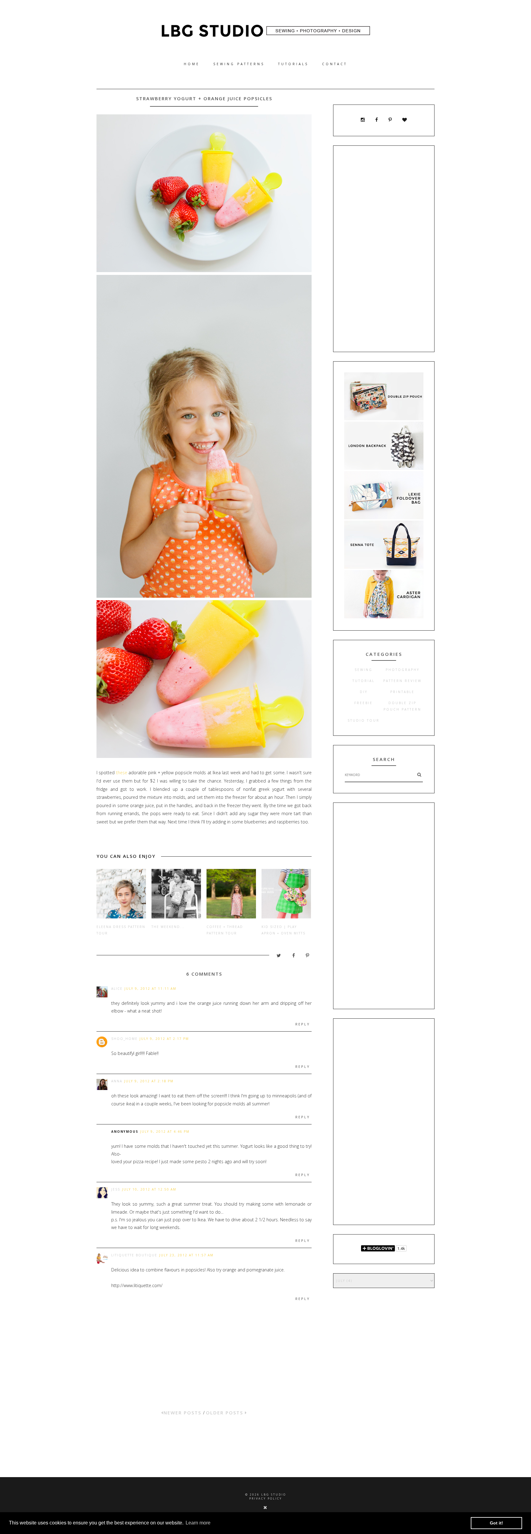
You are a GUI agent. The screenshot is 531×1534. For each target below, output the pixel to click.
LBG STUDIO (273, 1494)
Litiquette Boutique (134, 1255)
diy (364, 692)
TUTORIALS (293, 64)
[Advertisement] (383, 249)
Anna (116, 1081)
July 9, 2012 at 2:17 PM (164, 1039)
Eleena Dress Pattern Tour (120, 930)
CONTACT (334, 64)
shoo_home (124, 1039)
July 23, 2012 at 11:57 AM (186, 1255)
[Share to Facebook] (290, 957)
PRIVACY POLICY (265, 1498)
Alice (117, 988)
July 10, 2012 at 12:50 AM (149, 1189)
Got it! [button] (496, 1522)
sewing (363, 670)
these (121, 772)
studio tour (364, 720)
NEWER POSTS (183, 1412)
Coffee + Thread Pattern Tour (224, 930)
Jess (115, 1189)
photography (402, 670)
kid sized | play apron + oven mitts (283, 930)
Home (192, 64)
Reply (302, 1024)
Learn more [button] (198, 1522)
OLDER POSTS (225, 1412)
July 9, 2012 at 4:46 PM (165, 1131)
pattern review (402, 681)
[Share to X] (276, 957)
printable (402, 692)
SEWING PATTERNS (239, 64)
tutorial (363, 681)
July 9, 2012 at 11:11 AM (150, 988)
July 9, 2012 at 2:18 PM (149, 1081)
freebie (363, 703)
